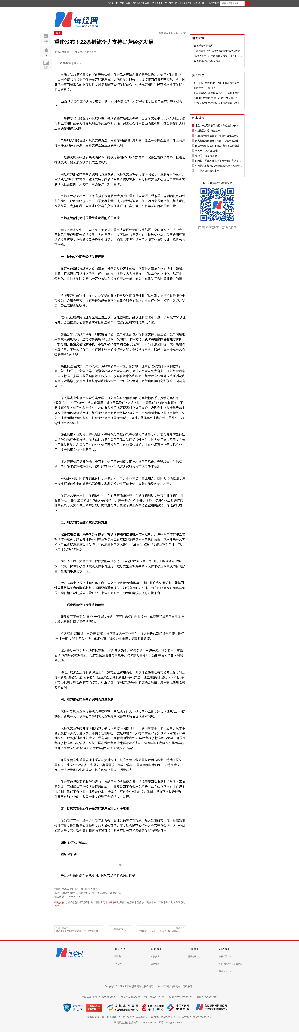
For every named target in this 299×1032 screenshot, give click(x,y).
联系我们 (156, 948)
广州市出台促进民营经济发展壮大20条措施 (217, 51)
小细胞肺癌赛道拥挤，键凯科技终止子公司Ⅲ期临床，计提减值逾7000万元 (219, 135)
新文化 (178, 3)
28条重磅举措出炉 (203, 45)
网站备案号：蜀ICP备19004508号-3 (156, 1017)
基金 (158, 3)
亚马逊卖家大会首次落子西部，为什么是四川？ (217, 93)
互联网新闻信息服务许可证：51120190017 (111, 1017)
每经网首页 (112, 3)
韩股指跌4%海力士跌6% (208, 130)
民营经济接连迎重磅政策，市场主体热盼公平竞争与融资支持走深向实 (218, 56)
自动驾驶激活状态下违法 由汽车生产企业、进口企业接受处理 (218, 145)
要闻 (58, 33)
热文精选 (198, 75)
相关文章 (198, 38)
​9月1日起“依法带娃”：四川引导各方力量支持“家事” (218, 83)
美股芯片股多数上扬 (206, 155)
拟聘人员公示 (225, 971)
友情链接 (155, 964)
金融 (128, 3)
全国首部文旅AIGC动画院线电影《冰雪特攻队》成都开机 (218, 165)
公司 (134, 3)
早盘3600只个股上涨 (206, 150)
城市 (204, 3)
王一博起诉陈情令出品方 (208, 170)
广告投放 (155, 956)
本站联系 (110, 902)
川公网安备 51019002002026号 (194, 1017)
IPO (152, 3)
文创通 (197, 3)
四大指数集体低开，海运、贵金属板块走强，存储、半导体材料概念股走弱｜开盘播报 (218, 140)
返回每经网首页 (120, 929)
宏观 (122, 3)
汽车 (165, 3)
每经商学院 (213, 3)
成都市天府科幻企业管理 (230, 964)
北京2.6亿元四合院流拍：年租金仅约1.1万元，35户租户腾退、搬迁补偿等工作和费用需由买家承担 (218, 125)
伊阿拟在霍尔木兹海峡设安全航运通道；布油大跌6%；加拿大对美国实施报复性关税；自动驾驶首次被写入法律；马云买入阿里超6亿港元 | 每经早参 (218, 160)
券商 (147, 3)
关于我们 (118, 956)
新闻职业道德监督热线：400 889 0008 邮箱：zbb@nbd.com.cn (149, 1022)
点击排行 (198, 117)
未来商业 (187, 3)
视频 (140, 3)
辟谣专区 (192, 956)
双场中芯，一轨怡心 (204, 88)
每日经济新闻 (225, 956)
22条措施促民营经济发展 (207, 61)
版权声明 (118, 964)
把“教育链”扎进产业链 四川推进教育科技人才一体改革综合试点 (218, 103)
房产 (171, 3)
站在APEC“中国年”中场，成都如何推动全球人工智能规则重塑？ (217, 98)
